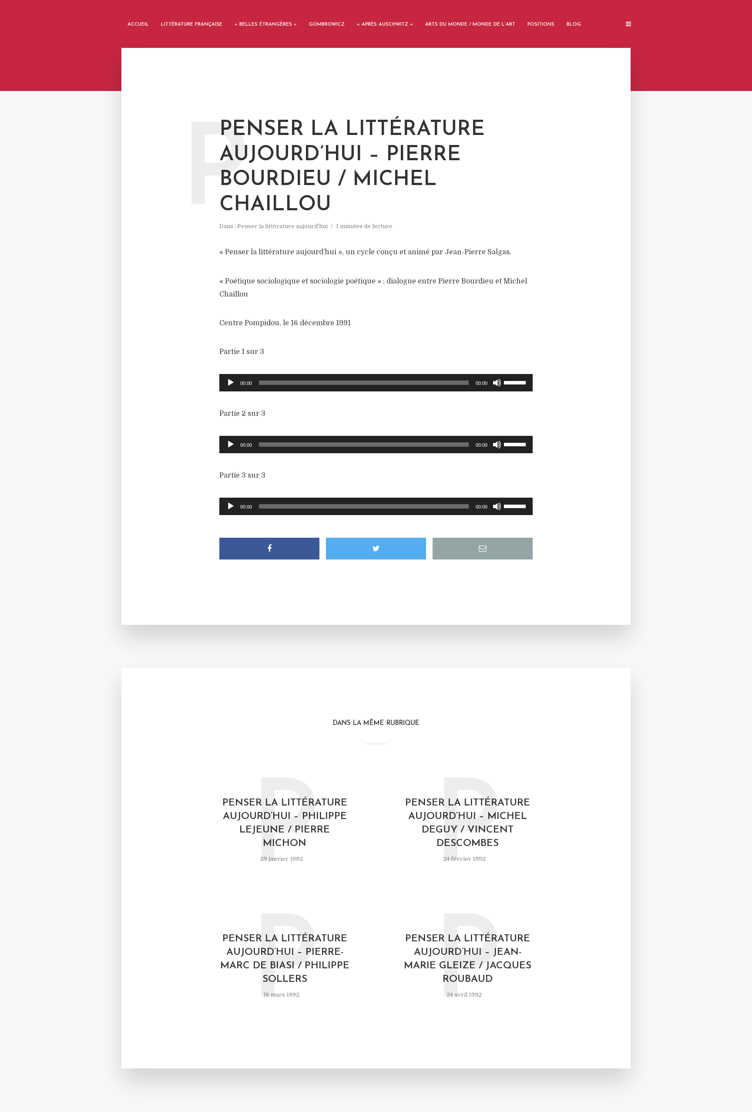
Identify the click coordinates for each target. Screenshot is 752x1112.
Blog (574, 24)
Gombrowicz (327, 24)
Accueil (138, 24)
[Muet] (497, 382)
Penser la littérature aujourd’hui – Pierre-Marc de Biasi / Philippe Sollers (284, 959)
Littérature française (191, 24)
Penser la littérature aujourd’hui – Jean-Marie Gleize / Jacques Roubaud (467, 959)
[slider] (516, 382)
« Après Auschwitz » (385, 24)
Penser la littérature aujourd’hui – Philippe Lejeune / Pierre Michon (284, 823)
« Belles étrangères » (266, 24)
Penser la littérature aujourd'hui (282, 226)
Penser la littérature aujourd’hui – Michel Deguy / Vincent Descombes (467, 823)
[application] (376, 382)
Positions (540, 24)
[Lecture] (230, 382)
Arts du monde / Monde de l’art (470, 24)
